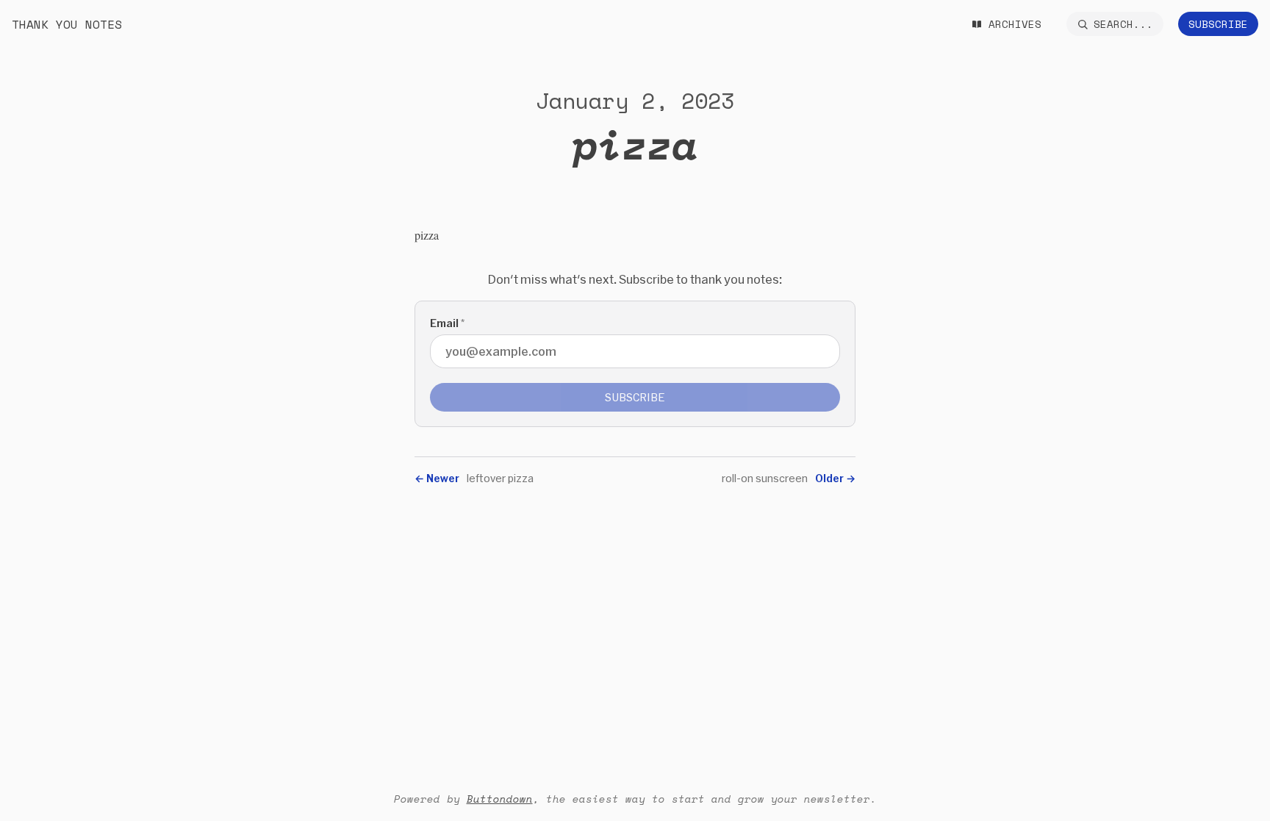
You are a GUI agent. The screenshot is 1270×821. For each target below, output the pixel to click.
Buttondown (500, 798)
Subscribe (1218, 24)
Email (447, 323)
